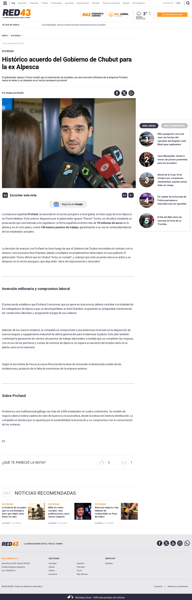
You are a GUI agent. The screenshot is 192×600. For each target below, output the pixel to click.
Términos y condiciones (177, 586)
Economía (53, 574)
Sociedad (8, 51)
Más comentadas (174, 125)
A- (131, 195)
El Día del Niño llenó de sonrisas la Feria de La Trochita (170, 221)
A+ (125, 195)
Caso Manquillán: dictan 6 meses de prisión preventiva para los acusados (73, 25)
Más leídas (148, 125)
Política (52, 571)
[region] (163, 53)
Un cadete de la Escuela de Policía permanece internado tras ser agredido (172, 200)
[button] (116, 93)
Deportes (80, 563)
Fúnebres (109, 563)
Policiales (81, 567)
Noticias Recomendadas (45, 493)
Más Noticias (82, 574)
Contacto (158, 586)
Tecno (79, 571)
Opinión (52, 567)
